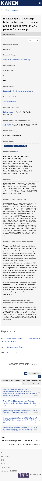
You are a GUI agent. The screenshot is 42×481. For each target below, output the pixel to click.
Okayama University (10, 101)
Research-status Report (15, 347)
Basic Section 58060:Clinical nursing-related (18, 91)
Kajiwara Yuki (8, 112)
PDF (14, 341)
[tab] (22, 364)
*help (16, 151)
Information (5, 453)
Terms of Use (5, 467)
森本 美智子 (7, 125)
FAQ (2, 460)
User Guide (5, 456)
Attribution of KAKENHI (9, 471)
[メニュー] (39, 2)
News (3, 464)
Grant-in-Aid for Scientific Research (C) (16, 60)
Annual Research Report (15, 338)
